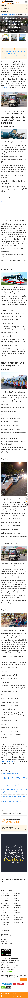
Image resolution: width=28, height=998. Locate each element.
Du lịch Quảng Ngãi (5, 917)
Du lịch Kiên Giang (18, 907)
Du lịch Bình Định (4, 897)
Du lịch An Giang (4, 893)
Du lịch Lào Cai (17, 910)
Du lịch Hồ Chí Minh (18, 922)
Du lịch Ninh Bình (17, 912)
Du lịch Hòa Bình (17, 905)
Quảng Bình (5, 87)
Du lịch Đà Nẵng (4, 900)
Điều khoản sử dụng (6, 934)
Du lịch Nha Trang (5, 907)
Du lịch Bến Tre (17, 895)
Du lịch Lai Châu (4, 909)
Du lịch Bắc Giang (5, 895)
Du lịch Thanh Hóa (5, 920)
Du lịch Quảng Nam (18, 915)
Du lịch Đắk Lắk (17, 900)
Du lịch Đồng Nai (17, 902)
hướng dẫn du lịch (7, 761)
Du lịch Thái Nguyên (18, 919)
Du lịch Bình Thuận (5, 898)
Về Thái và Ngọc (5, 930)
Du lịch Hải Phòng (5, 905)
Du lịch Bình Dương (18, 897)
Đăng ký (24, 979)
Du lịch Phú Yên (17, 914)
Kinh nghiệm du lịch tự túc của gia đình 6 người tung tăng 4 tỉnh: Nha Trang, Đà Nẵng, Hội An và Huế (15, 791)
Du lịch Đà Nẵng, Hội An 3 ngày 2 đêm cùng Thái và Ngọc (14, 797)
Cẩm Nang (5, 810)
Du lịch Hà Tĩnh (17, 903)
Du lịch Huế (16, 920)
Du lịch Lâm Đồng (18, 909)
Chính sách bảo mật (6, 936)
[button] (26, 2)
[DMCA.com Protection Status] (6, 987)
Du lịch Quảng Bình (5, 915)
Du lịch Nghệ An (4, 912)
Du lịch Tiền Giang (5, 922)
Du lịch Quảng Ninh (18, 917)
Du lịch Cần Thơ (17, 898)
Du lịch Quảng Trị (4, 919)
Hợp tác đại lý (4, 945)
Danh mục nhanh (7, 49)
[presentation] (1, 38)
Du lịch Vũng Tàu (18, 893)
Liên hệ (3, 932)
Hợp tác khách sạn (6, 937)
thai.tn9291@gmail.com (11, 969)
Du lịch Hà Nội (4, 903)
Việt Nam (19, 813)
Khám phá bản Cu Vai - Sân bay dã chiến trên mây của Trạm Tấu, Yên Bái (14, 784)
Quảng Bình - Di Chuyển (8, 813)
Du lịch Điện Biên (4, 902)
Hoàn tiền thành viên (6, 943)
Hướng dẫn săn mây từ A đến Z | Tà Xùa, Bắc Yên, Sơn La (14, 802)
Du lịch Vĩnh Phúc (5, 924)
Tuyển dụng (4, 941)
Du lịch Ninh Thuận (5, 914)
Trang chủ (4, 14)
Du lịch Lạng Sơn (4, 910)
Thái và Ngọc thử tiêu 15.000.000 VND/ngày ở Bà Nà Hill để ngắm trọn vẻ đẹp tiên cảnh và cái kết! (15, 779)
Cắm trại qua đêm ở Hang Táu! (10, 773)
